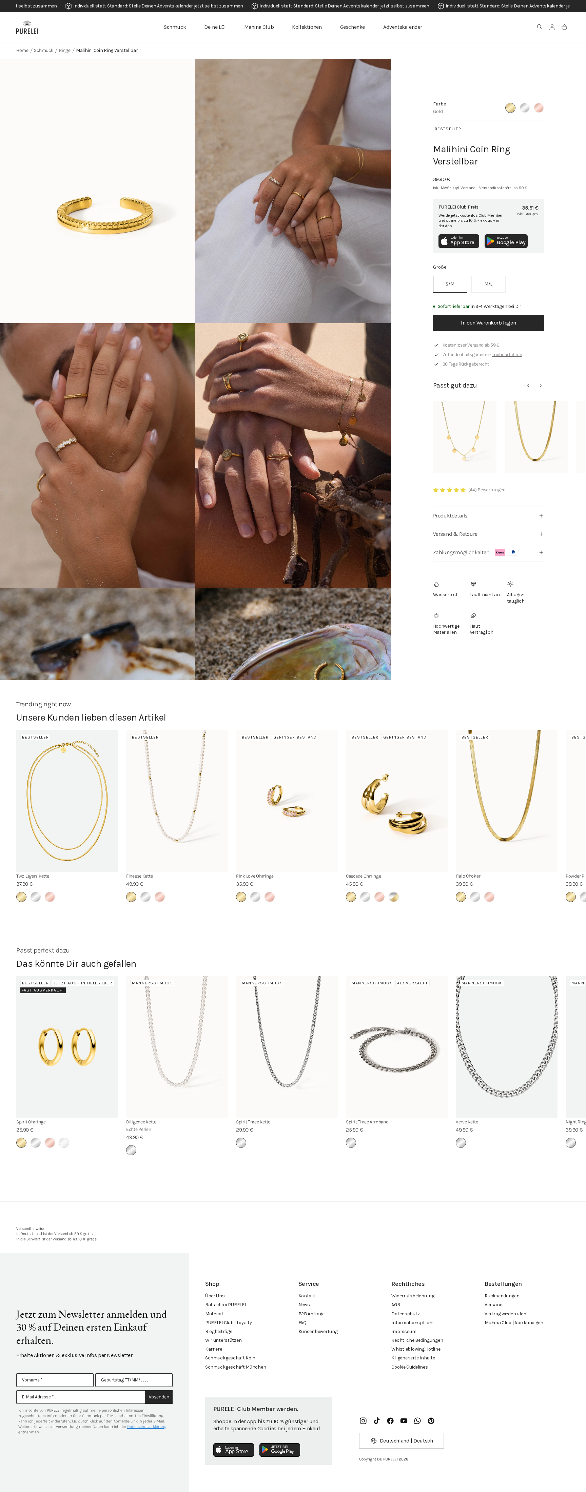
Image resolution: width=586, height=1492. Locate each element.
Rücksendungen (502, 1296)
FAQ (302, 1323)
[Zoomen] (97, 191)
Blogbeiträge (218, 1331)
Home (22, 50)
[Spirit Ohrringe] (67, 1047)
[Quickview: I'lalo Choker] (536, 437)
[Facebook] (390, 1421)
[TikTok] (377, 1421)
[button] (539, 27)
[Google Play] (279, 1450)
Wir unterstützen (223, 1340)
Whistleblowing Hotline (415, 1349)
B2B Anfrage (311, 1314)
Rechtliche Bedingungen (417, 1340)
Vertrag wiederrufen (505, 1314)
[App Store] (233, 1450)
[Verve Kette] (507, 1047)
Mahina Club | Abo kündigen (514, 1323)
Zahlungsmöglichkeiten (461, 552)
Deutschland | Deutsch (406, 1440)
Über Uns (215, 1296)
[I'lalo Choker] (507, 801)
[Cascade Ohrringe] (397, 801)
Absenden (159, 1397)
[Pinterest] (431, 1421)
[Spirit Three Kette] (287, 1047)
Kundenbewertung (318, 1331)
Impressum (403, 1331)
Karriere (213, 1349)
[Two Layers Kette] (67, 801)
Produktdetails (450, 515)
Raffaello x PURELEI (225, 1305)
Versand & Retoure (455, 534)
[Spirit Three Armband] (397, 1047)
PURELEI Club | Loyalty (228, 1323)
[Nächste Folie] (540, 385)
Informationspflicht (412, 1323)
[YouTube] (404, 1421)
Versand (493, 1305)
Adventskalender (402, 27)
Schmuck (175, 27)
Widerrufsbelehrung (412, 1296)
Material (214, 1314)
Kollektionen (306, 27)
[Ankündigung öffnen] (293, 6)
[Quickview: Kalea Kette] (464, 437)
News (304, 1305)
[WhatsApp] (417, 1421)
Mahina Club (259, 27)
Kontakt (307, 1296)
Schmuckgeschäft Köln (230, 1358)
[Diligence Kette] (177, 1047)
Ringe (65, 50)
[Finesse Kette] (177, 801)
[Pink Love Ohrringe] (287, 801)
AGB (395, 1305)
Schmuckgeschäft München (235, 1367)
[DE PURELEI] (27, 27)
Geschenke (352, 27)
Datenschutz (405, 1314)
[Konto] (552, 27)
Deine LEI (215, 27)
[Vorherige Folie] (528, 385)
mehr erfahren (507, 354)
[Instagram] (363, 1421)
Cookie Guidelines (409, 1367)
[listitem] (450, 284)
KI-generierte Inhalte (413, 1358)
